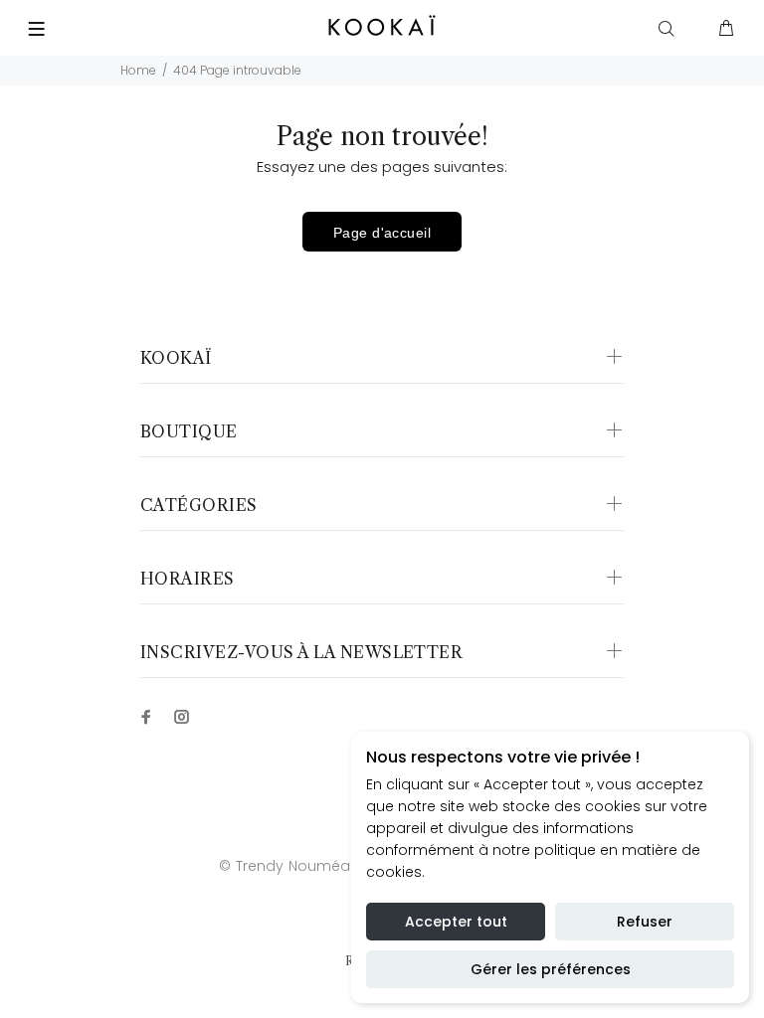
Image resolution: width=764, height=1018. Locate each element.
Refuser (644, 922)
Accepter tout (456, 922)
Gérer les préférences (551, 969)
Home (138, 70)
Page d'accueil (382, 233)
